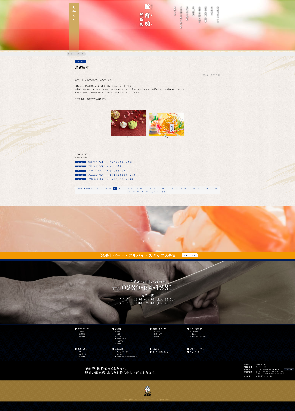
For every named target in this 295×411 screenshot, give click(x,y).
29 (130, 192)
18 (172, 188)
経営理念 (82, 334)
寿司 (118, 332)
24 (198, 188)
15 (159, 188)
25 (203, 188)
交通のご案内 (120, 349)
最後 (163, 192)
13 (150, 188)
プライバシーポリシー (198, 349)
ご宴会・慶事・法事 (160, 329)
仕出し (194, 334)
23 (194, 188)
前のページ (90, 188)
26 (207, 188)
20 (181, 188)
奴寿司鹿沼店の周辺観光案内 (127, 356)
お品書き (118, 329)
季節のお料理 (121, 338)
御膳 (118, 334)
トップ (70, 54)
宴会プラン (158, 332)
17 (167, 188)
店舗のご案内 (82, 349)
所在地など (121, 354)
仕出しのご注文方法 (199, 336)
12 (145, 188)
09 (132, 188)
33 (147, 192)
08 (128, 188)
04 (110, 188)
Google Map (288, 369)
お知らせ (80, 54)
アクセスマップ (122, 352)
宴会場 (156, 336)
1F (80, 352)
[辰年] (128, 123)
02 (101, 188)
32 (143, 192)
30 (134, 192)
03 (106, 188)
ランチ (119, 336)
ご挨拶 (81, 332)
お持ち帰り (195, 332)
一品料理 (120, 341)
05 (115, 188)
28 (216, 188)
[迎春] (166, 124)
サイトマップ (195, 352)
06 (119, 188)
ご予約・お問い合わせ (160, 352)
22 (189, 188)
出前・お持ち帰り (196, 329)
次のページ (154, 192)
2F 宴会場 (83, 354)
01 (97, 188)
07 (123, 188)
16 (163, 188)
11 (141, 188)
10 (137, 188)
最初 (80, 188)
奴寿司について (83, 329)
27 (211, 188)
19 (176, 188)
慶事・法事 (158, 334)
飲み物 (119, 343)
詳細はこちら (190, 255)
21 (185, 188)
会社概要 (82, 336)
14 (154, 188)
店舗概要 (82, 356)
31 (138, 192)
